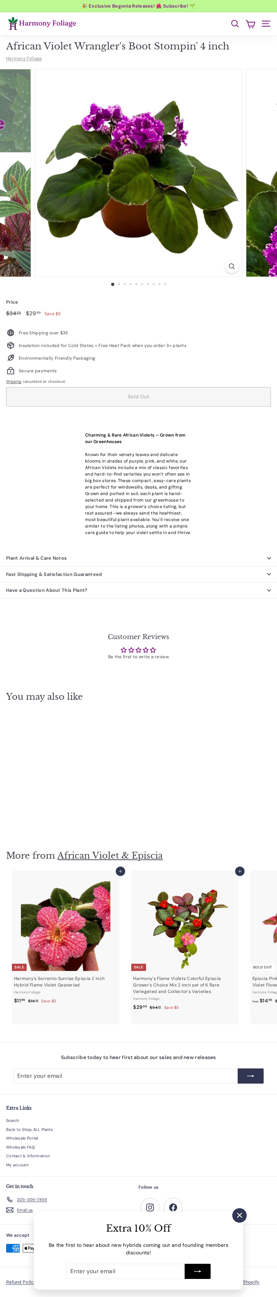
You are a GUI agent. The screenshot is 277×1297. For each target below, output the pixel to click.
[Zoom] (231, 266)
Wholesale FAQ (20, 1147)
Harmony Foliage (24, 58)
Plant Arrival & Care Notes (36, 558)
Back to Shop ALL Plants (29, 1129)
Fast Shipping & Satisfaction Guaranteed (54, 574)
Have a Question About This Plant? (47, 590)
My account (17, 1164)
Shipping (13, 381)
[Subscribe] (198, 1271)
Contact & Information (28, 1155)
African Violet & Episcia (110, 855)
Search (12, 1120)
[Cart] (250, 23)
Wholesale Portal (22, 1138)
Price (12, 302)
